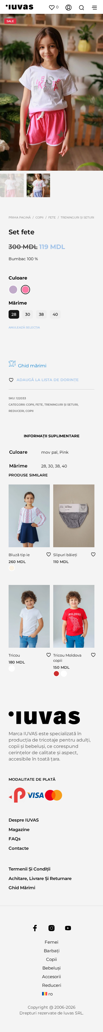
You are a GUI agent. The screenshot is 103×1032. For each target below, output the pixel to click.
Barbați (52, 950)
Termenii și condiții (29, 869)
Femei (51, 942)
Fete (52, 217)
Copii (39, 217)
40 (55, 314)
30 (27, 314)
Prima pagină (20, 217)
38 (41, 314)
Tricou (14, 655)
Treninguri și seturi (77, 217)
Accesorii (51, 976)
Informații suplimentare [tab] (52, 436)
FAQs (15, 838)
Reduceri (16, 411)
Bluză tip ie (19, 554)
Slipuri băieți (65, 554)
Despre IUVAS (24, 820)
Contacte (19, 848)
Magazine (19, 829)
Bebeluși (51, 968)
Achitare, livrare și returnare (40, 878)
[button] (53, 7)
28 (13, 314)
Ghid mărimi (32, 365)
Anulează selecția (24, 327)
